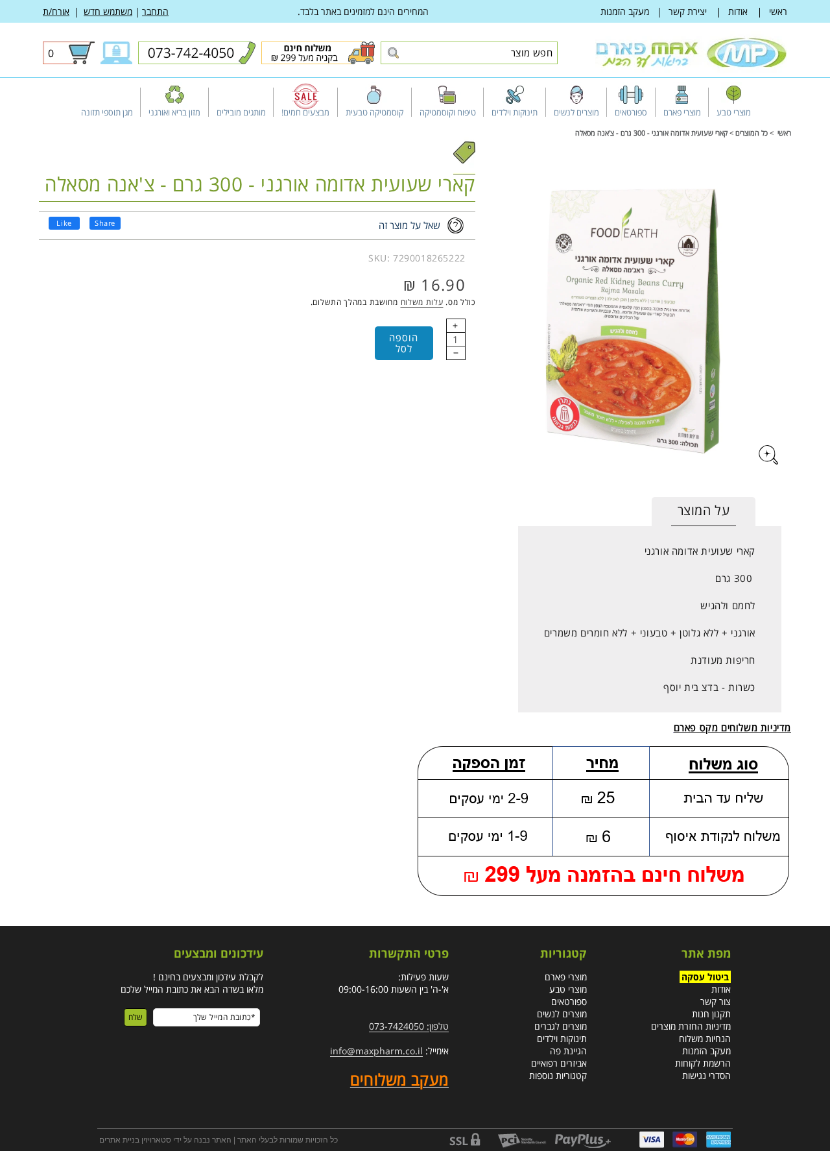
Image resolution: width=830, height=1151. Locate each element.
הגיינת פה (568, 1050)
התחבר (155, 11)
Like (63, 223)
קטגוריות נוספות (558, 1075)
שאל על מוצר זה (409, 225)
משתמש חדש (108, 11)
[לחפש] (392, 54)
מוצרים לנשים (562, 1013)
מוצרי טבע (568, 988)
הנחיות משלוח (705, 1038)
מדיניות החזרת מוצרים (691, 1025)
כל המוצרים (751, 133)
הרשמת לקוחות (703, 1062)
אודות (738, 11)
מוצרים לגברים (560, 1025)
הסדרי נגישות (706, 1075)
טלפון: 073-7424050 (409, 1025)
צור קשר (715, 1001)
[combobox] (469, 53)
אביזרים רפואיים (559, 1062)
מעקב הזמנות (624, 11)
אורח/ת (56, 11)
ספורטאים (569, 1001)
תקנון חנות (711, 1013)
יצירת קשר (688, 11)
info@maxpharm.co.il (376, 1050)
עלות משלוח (422, 302)
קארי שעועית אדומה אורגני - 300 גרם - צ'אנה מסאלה (651, 133)
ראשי (778, 11)
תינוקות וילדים (562, 1038)
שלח (135, 1016)
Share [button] (105, 223)
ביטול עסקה (705, 976)
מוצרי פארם (566, 976)
